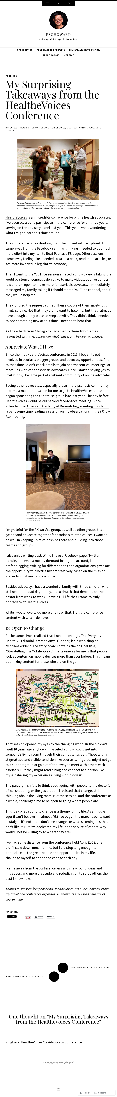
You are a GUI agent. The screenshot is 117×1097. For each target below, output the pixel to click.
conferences (57, 127)
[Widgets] (47, 3)
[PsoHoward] (58, 21)
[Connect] (58, 3)
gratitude (72, 127)
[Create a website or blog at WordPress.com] (58, 1089)
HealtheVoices (16, 217)
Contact (69, 55)
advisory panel (39, 227)
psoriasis (11, 76)
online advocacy (88, 127)
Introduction (24, 50)
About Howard (51, 55)
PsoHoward (58, 34)
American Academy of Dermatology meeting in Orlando (67, 406)
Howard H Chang (29, 127)
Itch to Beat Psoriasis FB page (57, 253)
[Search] (69, 3)
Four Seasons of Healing (51, 50)
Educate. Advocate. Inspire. (84, 50)
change (45, 127)
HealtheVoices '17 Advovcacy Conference (51, 1042)
